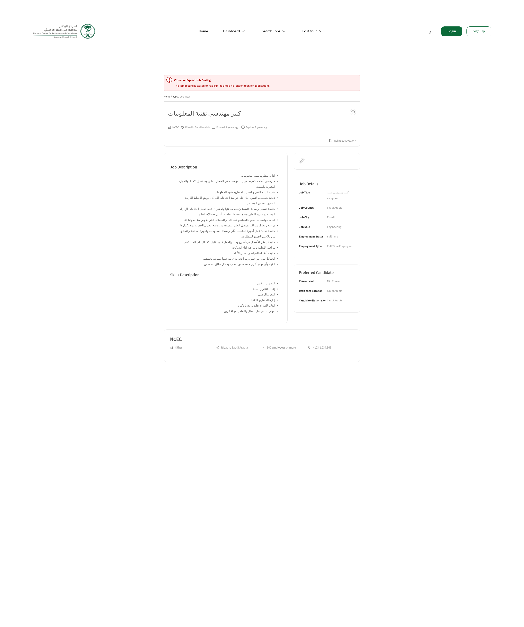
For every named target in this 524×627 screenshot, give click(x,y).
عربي (432, 31)
